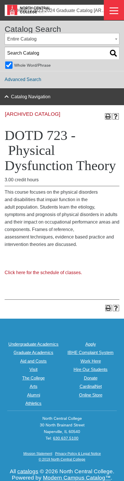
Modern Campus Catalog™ (77, 478)
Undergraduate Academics (33, 344)
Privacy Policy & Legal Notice (78, 454)
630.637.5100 (65, 438)
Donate (90, 378)
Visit (33, 369)
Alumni (33, 395)
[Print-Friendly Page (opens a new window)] (108, 116)
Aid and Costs (33, 361)
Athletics (33, 403)
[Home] (28, 10)
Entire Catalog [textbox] (22, 38)
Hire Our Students (91, 369)
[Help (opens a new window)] (115, 116)
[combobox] (62, 39)
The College (33, 378)
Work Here (90, 361)
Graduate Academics (33, 352)
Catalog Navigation (30, 96)
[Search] (113, 53)
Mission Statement (37, 454)
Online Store (90, 395)
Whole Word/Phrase (32, 65)
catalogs (27, 471)
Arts (33, 386)
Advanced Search (23, 79)
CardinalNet (91, 386)
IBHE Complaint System (90, 352)
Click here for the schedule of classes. (43, 272)
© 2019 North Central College (62, 459)
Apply (90, 344)
